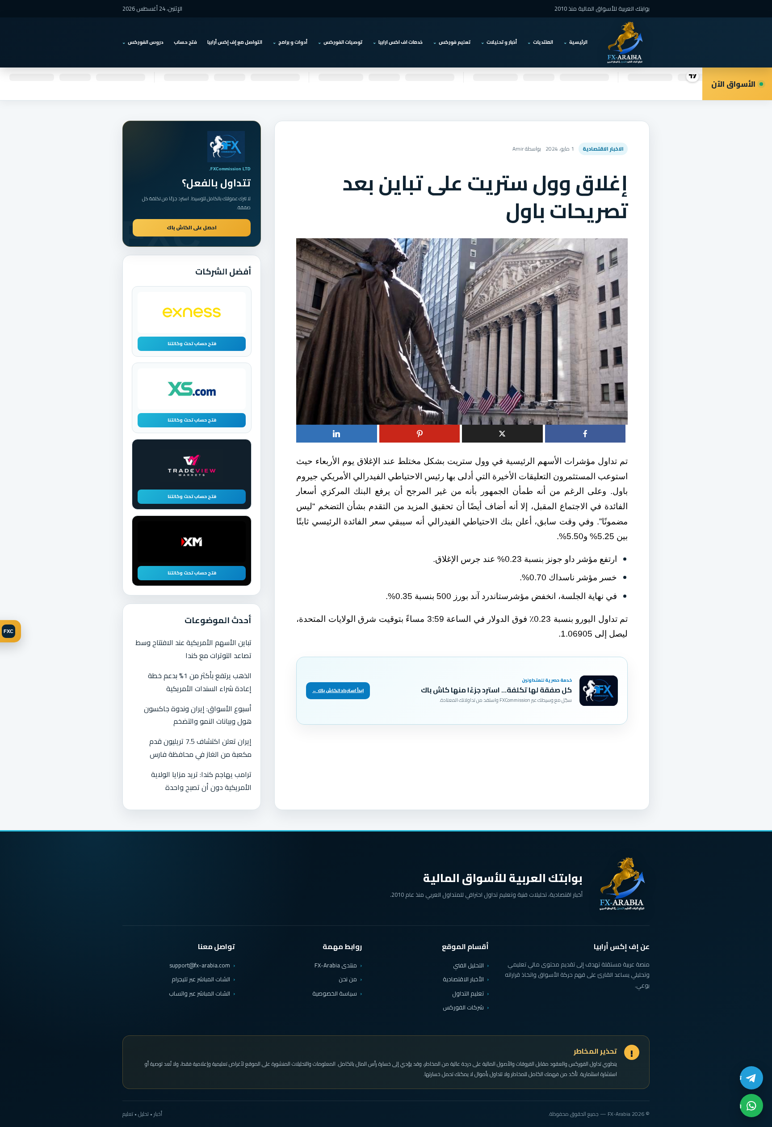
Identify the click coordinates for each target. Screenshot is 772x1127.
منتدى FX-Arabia (336, 965)
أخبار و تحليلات (502, 42)
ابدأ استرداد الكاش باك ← (338, 690)
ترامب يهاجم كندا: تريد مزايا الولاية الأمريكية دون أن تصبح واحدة (201, 781)
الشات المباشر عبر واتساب (199, 993)
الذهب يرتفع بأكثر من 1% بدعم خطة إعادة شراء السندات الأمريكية (200, 682)
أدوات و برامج (292, 42)
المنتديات (543, 42)
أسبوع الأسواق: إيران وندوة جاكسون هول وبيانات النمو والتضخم (198, 715)
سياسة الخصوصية (334, 993)
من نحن (348, 979)
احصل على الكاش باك (192, 227)
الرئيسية (578, 42)
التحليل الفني (468, 965)
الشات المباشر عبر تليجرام (201, 979)
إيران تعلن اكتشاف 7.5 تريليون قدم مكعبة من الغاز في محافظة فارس (200, 747)
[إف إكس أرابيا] (625, 42)
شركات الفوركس (463, 1007)
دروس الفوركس (146, 42)
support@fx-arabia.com (199, 965)
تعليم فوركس (454, 42)
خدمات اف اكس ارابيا (400, 42)
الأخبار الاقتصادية (463, 979)
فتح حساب (185, 42)
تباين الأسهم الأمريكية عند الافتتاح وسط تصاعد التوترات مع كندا (193, 649)
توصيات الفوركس (342, 42)
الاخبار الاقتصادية (603, 149)
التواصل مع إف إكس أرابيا (234, 42)
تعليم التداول (468, 993)
